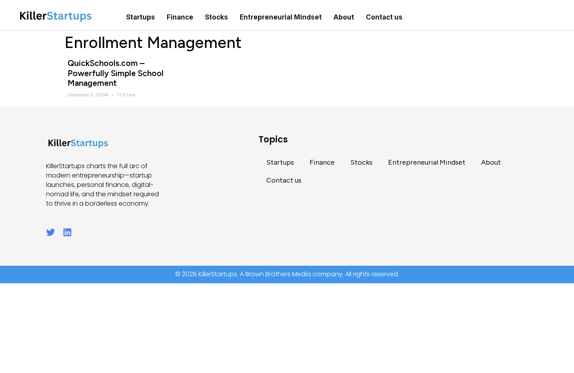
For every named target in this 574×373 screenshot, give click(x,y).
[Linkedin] (67, 232)
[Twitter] (50, 232)
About (343, 17)
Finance (180, 17)
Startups (140, 17)
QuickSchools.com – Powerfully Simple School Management (116, 72)
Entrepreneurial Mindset (281, 17)
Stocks (216, 17)
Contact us (384, 17)
